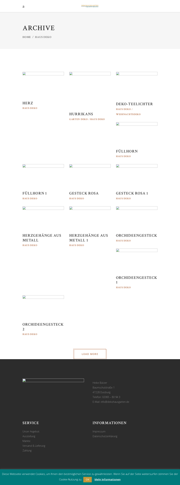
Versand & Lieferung (33, 445)
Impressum (99, 431)
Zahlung (26, 450)
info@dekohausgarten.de (115, 401)
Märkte (26, 441)
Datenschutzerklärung (105, 436)
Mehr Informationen (108, 479)
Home (26, 37)
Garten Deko (78, 119)
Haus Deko (29, 108)
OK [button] (87, 479)
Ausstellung (28, 436)
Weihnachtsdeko (128, 114)
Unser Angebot (30, 431)
